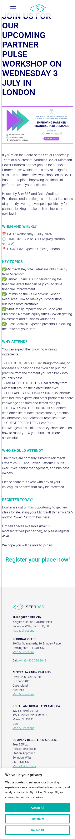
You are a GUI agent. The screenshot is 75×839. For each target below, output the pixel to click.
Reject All (37, 830)
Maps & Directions (24, 766)
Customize (37, 819)
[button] (13, 8)
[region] (37, 803)
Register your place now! (37, 559)
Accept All (37, 807)
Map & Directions (23, 630)
